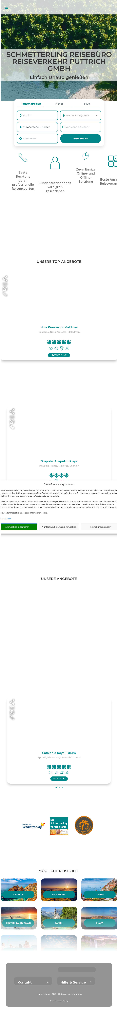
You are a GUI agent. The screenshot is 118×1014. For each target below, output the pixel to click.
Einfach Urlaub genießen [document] (59, 77)
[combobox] (41, 115)
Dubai (59, 951)
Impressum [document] (44, 994)
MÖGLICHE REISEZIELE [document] (59, 871)
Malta (99, 923)
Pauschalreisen (31, 103)
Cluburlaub (18, 951)
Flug (87, 103)
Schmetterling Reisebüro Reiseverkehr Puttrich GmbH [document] (59, 62)
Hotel (59, 103)
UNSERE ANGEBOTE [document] (59, 579)
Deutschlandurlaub (18, 923)
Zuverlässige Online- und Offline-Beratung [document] (85, 175)
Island (100, 951)
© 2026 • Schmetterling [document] (59, 1001)
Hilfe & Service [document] (73, 982)
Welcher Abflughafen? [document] (77, 115)
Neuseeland (59, 894)
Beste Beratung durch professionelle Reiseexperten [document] (23, 180)
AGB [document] (54, 994)
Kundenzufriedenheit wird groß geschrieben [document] (55, 187)
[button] (44, 994)
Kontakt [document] (25, 982)
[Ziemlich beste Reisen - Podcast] (84, 825)
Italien (100, 894)
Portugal (18, 894)
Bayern (59, 923)
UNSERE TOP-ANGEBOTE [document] (59, 261)
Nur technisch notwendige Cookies (59, 526)
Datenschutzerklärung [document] (70, 994)
